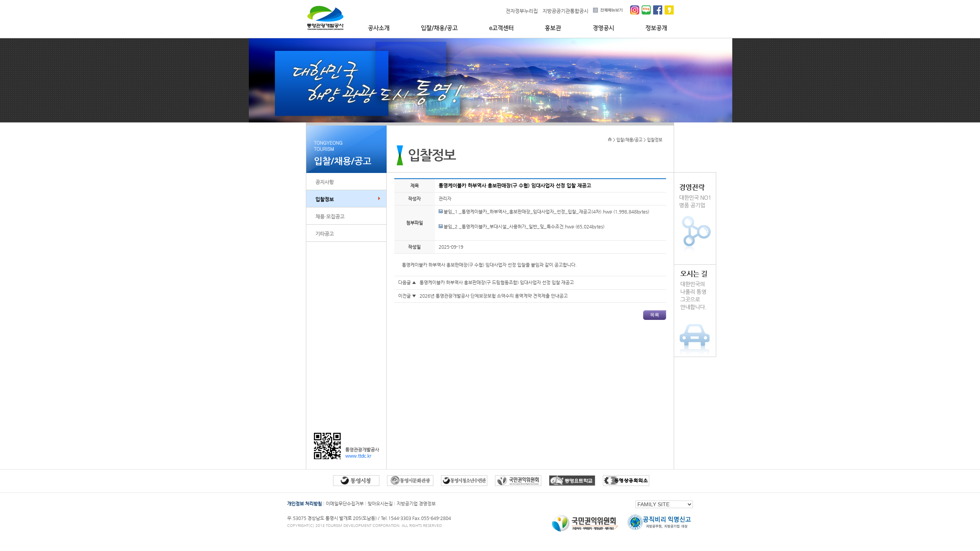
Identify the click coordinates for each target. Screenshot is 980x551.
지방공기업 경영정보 (416, 503)
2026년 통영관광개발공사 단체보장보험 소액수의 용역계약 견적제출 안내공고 (494, 295)
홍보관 (553, 28)
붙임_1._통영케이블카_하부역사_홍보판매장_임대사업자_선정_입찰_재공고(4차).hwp (527, 211)
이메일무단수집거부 (345, 503)
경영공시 (603, 28)
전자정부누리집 (522, 11)
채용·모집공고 (330, 216)
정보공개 (656, 28)
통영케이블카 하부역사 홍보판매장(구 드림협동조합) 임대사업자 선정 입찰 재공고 (497, 282)
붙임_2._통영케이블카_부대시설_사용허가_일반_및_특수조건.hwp (508, 226)
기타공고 (324, 233)
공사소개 (379, 28)
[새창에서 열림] (356, 484)
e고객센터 (501, 28)
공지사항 (324, 182)
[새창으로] (585, 531)
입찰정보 (324, 199)
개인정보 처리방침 (304, 503)
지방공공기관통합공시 (565, 11)
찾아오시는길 (380, 503)
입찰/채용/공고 (439, 28)
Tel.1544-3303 (396, 518)
